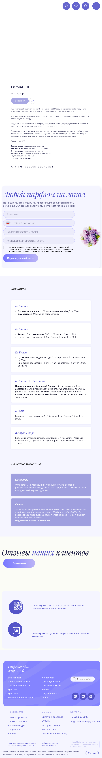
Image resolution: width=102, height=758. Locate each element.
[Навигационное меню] (96, 6)
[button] (66, 5)
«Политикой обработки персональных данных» (38, 248)
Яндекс (62, 608)
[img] (16, 630)
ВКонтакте (37, 636)
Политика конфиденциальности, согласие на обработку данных (22, 744)
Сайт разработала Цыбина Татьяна (50, 744)
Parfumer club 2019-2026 (18, 668)
